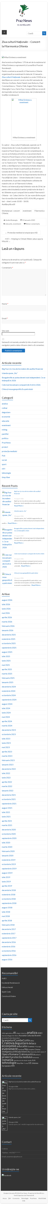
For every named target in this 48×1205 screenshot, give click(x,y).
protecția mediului (9, 451)
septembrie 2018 (9, 903)
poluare (37, 1055)
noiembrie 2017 (8, 933)
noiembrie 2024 (8, 691)
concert (16, 210)
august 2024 (7, 704)
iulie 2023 (6, 738)
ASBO (40, 1033)
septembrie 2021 (9, 803)
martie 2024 (7, 725)
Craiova (8, 1043)
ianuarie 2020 (7, 855)
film (26, 1049)
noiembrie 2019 (8, 860)
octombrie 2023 (9, 734)
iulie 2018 (6, 912)
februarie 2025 (8, 678)
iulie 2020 (6, 842)
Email (5, 318)
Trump (26, 1063)
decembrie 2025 (9, 634)
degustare (6, 412)
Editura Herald (7, 987)
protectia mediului (21, 1057)
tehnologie (6, 473)
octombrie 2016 (9, 951)
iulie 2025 (6, 656)
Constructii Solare (9, 996)
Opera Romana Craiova (14, 1054)
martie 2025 (7, 673)
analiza (5, 403)
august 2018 (7, 907)
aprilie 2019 (7, 886)
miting (4, 429)
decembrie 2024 (9, 686)
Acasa (5, 1198)
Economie (16, 1198)
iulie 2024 (6, 708)
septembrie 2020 (9, 838)
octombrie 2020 (9, 834)
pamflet (5, 434)
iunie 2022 (6, 777)
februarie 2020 (8, 851)
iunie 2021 (6, 816)
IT (45, 1052)
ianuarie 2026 (7, 630)
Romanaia (35, 1057)
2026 (3, 1033)
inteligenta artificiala (11, 1051)
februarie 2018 (8, 925)
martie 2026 (7, 621)
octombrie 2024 (9, 695)
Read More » (19, 506)
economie (6, 416)
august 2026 (7, 600)
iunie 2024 (6, 712)
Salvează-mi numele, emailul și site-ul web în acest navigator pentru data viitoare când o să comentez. (23, 343)
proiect (5, 447)
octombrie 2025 (9, 643)
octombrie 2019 (9, 864)
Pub (3, 455)
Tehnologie (24, 1198)
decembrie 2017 (9, 929)
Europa (38, 1046)
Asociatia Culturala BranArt (30, 1035)
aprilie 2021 (7, 821)
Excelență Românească (11, 983)
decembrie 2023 (9, 730)
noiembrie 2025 (8, 639)
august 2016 (7, 959)
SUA (33, 1060)
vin (13, 1065)
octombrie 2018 (9, 899)
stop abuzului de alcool (20, 1060)
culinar (5, 408)
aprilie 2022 (7, 782)
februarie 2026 (8, 626)
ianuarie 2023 (7, 764)
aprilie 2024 (7, 721)
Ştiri (9, 1198)
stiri (3, 468)
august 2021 (7, 808)
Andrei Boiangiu (11, 220)
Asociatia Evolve (7, 1038)
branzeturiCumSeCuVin (16, 1040)
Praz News (24, 20)
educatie (8, 224)
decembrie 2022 (9, 769)
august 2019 (7, 873)
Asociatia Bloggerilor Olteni (10, 1035)
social (4, 460)
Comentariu (7, 267)
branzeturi (16, 1038)
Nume (5, 304)
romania (7, 1060)
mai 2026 (6, 613)
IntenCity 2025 (35, 1052)
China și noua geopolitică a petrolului (17, 389)
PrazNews (6, 442)
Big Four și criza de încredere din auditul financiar (22, 369)
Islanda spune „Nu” (10, 373)
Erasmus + (31, 1046)
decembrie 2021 (9, 795)
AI (14, 1032)
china (32, 1041)
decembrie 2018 (9, 890)
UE (29, 1063)
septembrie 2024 (9, 699)
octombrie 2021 (9, 799)
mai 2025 (6, 665)
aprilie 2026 (7, 617)
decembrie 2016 (9, 942)
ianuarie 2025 (7, 682)
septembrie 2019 (9, 868)
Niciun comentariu (33, 224)
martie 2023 (7, 756)
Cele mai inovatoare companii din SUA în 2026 (21, 385)
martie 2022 (7, 786)
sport (4, 464)
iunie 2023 (6, 743)
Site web (5, 331)
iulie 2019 (6, 877)
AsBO (4, 978)
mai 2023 (6, 747)
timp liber (6, 477)
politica (5, 438)
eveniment (27, 210)
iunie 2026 (6, 608)
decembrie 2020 (9, 829)
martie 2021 (7, 825)
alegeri (18, 1033)
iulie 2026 (6, 604)
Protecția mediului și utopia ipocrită (21, 232)
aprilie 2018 (7, 920)
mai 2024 (6, 717)
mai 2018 (6, 916)
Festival (21, 1049)
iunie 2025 (6, 660)
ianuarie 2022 (7, 790)
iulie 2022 (6, 773)
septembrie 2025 (9, 647)
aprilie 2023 (7, 751)
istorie (42, 1052)
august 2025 (7, 652)
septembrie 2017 (9, 938)
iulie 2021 (6, 812)
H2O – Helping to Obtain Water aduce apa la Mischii (22, 240)
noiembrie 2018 (8, 894)
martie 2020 (7, 847)
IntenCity (25, 1051)
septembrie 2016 (9, 955)
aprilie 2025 (7, 669)
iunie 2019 (6, 881)
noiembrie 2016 (8, 946)
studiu (29, 1060)
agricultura (9, 1033)
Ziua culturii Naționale (11, 77)
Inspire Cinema (34, 1049)
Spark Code (6, 992)
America (23, 1033)
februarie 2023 (8, 760)
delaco (32, 1043)
